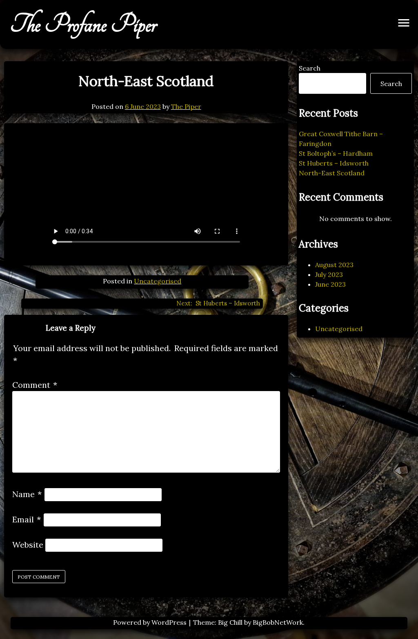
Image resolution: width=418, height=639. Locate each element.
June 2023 (330, 284)
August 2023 (334, 265)
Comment (34, 385)
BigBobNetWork (278, 622)
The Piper (186, 106)
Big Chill (230, 622)
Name (27, 494)
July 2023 (329, 274)
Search (309, 68)
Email (26, 519)
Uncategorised (157, 281)
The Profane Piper (83, 24)
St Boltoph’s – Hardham (336, 153)
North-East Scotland (332, 173)
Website (27, 545)
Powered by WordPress (150, 622)
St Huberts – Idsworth (334, 163)
